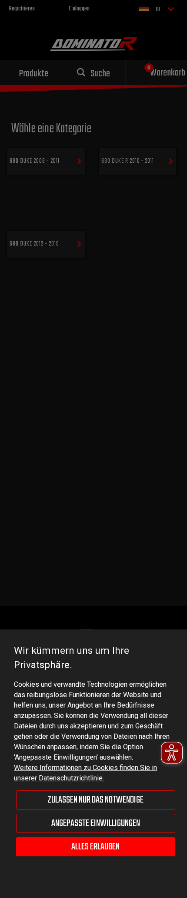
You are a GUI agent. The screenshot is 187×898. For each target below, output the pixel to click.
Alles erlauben (95, 846)
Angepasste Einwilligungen (95, 823)
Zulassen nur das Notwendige (95, 800)
